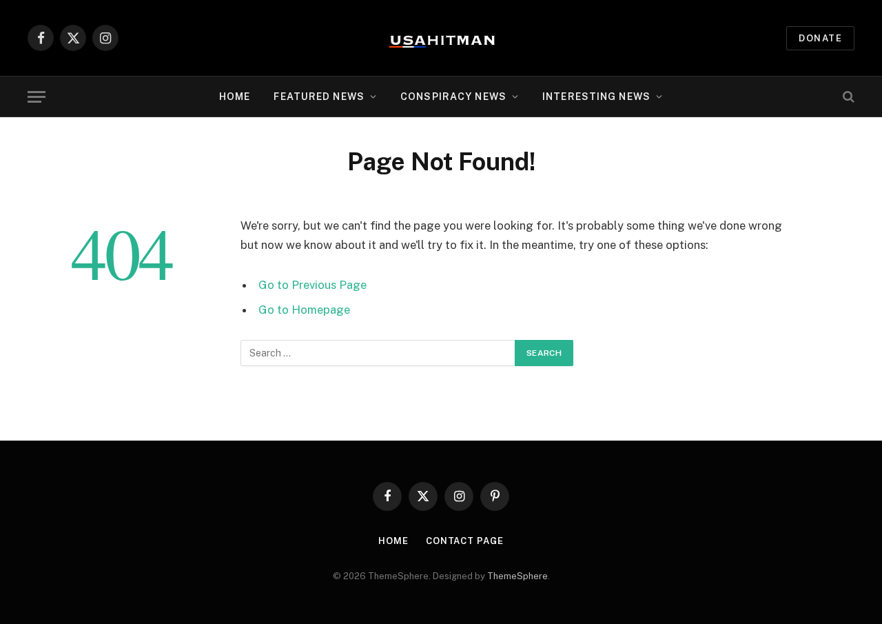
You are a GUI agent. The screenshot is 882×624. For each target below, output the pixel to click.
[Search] (847, 96)
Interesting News (596, 96)
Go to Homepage (304, 309)
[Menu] (36, 96)
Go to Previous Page (312, 285)
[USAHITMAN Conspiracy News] (441, 38)
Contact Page (465, 541)
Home (234, 96)
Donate (820, 38)
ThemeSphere (517, 576)
